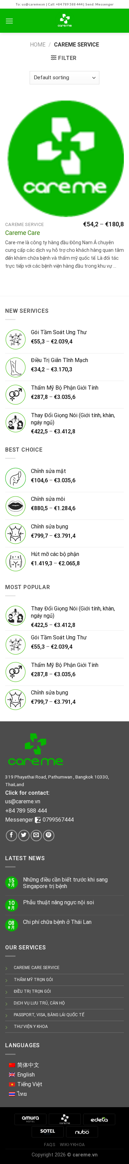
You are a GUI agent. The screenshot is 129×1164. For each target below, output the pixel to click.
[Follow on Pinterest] (48, 835)
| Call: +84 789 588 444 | (65, 4)
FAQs (49, 1144)
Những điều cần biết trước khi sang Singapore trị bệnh (65, 882)
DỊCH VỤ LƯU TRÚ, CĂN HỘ (39, 1003)
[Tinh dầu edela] (99, 1119)
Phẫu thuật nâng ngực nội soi (58, 902)
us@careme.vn (22, 801)
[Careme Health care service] (64, 1119)
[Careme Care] (64, 157)
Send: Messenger (99, 4)
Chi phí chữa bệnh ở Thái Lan (57, 922)
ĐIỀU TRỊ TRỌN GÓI (32, 991)
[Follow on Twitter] (24, 835)
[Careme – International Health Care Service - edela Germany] (64, 21)
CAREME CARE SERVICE (37, 967)
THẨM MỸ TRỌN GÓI (33, 979)
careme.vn (85, 1155)
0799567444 (58, 819)
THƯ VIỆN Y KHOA (31, 1026)
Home (37, 44)
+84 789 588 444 (26, 810)
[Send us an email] (36, 835)
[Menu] (9, 20)
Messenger (19, 819)
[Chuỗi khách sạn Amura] (30, 1119)
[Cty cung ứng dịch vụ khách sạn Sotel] (47, 1131)
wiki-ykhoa (72, 1144)
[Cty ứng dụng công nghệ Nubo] (81, 1131)
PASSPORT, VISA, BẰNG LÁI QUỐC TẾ (49, 1014)
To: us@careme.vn (30, 4)
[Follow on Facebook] (11, 835)
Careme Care (22, 232)
